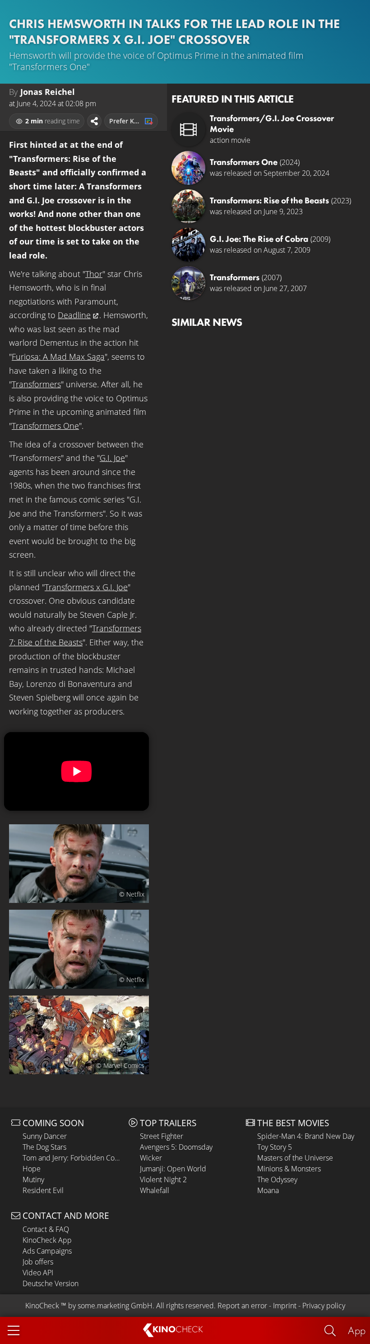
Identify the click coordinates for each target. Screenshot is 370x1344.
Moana (268, 1190)
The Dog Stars (44, 1146)
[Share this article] (94, 121)
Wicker (151, 1157)
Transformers (36, 384)
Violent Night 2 (163, 1179)
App (356, 1330)
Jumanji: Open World (173, 1168)
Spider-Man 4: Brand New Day (305, 1136)
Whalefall (154, 1190)
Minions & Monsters (289, 1168)
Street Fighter (161, 1136)
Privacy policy (323, 1306)
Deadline (74, 315)
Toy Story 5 (274, 1146)
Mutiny (33, 1179)
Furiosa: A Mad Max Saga (58, 356)
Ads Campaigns (47, 1250)
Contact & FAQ (46, 1229)
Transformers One (45, 425)
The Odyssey (277, 1179)
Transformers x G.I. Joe (86, 587)
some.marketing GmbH (115, 1306)
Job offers (38, 1261)
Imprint (284, 1306)
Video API (38, 1272)
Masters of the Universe (295, 1157)
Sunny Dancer (45, 1136)
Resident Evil (43, 1190)
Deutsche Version (51, 1283)
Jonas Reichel (47, 91)
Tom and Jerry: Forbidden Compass (73, 1157)
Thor (93, 273)
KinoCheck (42, 1306)
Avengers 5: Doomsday (176, 1146)
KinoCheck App (47, 1240)
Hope (32, 1168)
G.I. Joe (112, 457)
